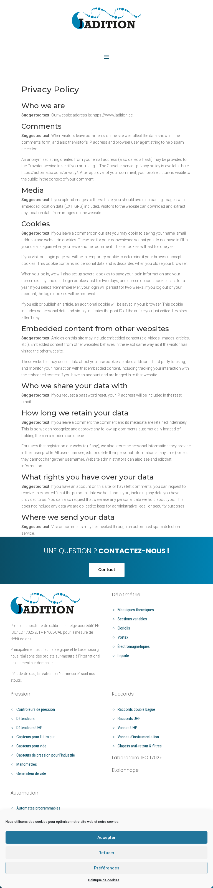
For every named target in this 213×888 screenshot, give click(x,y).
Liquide (123, 655)
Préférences (106, 868)
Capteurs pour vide (31, 746)
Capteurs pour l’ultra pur (35, 736)
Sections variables (132, 618)
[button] (106, 57)
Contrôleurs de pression (35, 709)
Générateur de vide (31, 773)
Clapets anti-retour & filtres (140, 746)
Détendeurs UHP (29, 727)
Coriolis (124, 628)
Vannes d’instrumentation (138, 736)
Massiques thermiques (136, 609)
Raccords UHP (129, 718)
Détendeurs (25, 718)
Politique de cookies (104, 880)
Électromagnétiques (134, 646)
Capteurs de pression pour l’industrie (45, 755)
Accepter (106, 837)
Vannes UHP (127, 727)
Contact (106, 569)
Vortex (123, 637)
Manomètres (26, 764)
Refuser (106, 852)
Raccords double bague (136, 709)
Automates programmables (38, 808)
